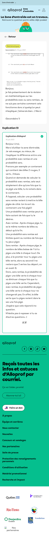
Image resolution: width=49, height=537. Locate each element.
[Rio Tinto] (12, 511)
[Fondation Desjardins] (12, 520)
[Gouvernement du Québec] (12, 498)
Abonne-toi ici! (13, 395)
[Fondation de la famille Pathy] (36, 498)
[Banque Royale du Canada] (36, 520)
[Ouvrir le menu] (4, 10)
